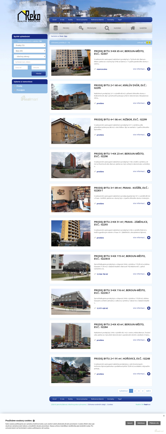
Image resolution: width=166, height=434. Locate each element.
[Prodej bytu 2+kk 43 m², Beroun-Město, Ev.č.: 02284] (70, 336)
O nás (62, 20)
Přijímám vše (154, 423)
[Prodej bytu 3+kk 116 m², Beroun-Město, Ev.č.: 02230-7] (70, 302)
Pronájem (20, 90)
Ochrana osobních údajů (97, 404)
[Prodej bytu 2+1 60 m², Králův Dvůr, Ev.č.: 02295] (70, 97)
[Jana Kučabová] (29, 16)
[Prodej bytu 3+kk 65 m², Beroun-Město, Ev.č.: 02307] (70, 63)
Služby (70, 20)
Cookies (110, 404)
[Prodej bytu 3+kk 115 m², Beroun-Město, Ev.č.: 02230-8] (70, 268)
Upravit (129, 423)
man (147, 404)
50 (149, 42)
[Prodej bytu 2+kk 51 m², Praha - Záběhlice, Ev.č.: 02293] (70, 233)
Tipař (120, 20)
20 (147, 42)
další (148, 391)
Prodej (19, 86)
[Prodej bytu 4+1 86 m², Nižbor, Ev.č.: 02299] (70, 131)
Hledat (38, 73)
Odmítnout (141, 423)
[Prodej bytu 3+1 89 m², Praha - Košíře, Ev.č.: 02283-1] (70, 199)
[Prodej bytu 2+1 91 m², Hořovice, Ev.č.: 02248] (70, 370)
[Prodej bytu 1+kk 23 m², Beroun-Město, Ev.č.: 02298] (70, 165)
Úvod (54, 20)
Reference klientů (97, 20)
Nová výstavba (82, 20)
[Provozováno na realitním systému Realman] (30, 98)
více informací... (139, 69)
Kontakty (110, 20)
